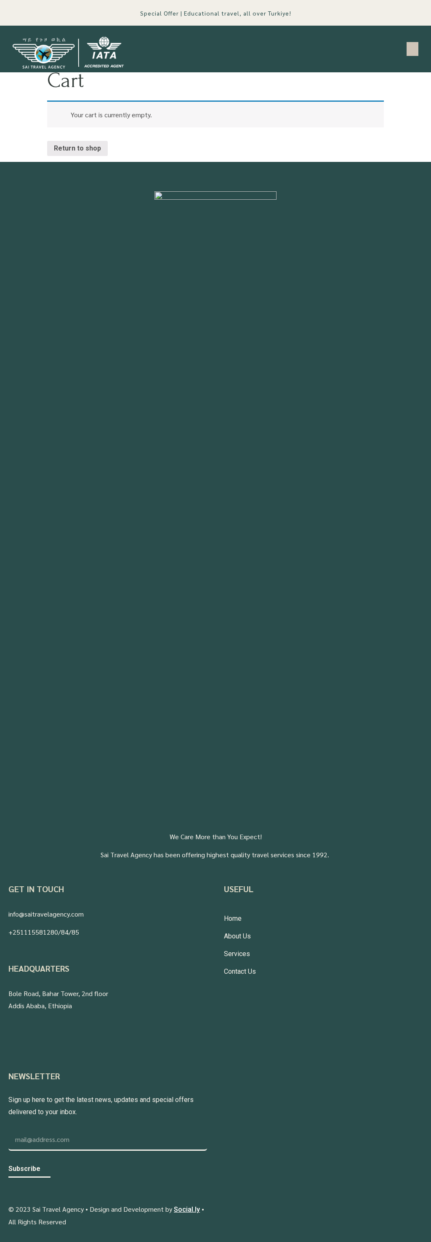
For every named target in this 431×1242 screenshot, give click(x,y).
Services (237, 954)
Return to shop (77, 148)
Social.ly (187, 1209)
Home (233, 918)
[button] (412, 49)
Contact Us (240, 971)
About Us (237, 936)
